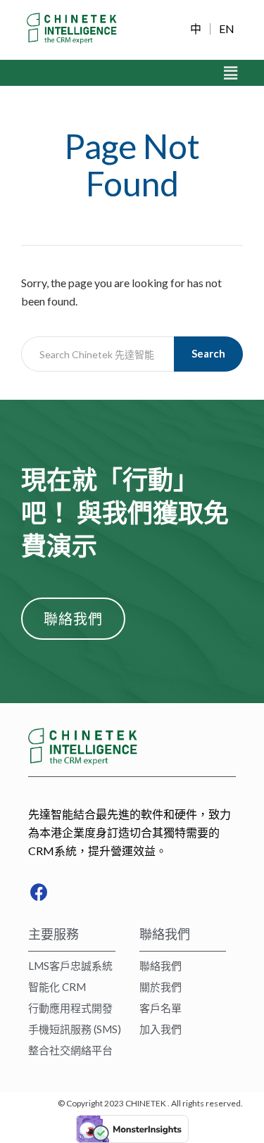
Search (208, 353)
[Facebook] (38, 892)
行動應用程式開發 (70, 1008)
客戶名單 (160, 1008)
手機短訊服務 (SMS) (74, 1029)
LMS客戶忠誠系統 (70, 965)
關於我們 (160, 986)
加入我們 (160, 1029)
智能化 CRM (57, 986)
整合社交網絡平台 (70, 1050)
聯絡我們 (160, 965)
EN (226, 28)
